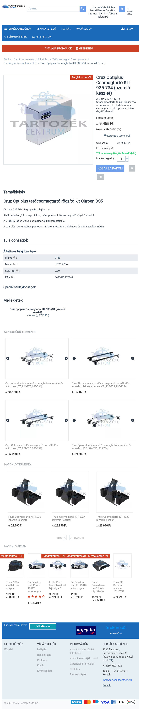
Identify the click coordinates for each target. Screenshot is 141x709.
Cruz (57, 257)
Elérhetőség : (105, 148)
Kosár (40, 665)
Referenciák (43, 36)
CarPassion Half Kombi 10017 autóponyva (34, 587)
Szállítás (75, 669)
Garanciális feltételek (82, 663)
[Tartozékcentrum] (13, 6)
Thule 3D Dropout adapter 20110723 (118, 587)
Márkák (66, 29)
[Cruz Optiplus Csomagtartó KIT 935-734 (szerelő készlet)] (48, 119)
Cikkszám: (102, 143)
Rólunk (107, 685)
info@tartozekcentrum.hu (117, 679)
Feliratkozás (42, 626)
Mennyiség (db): (105, 158)
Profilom (42, 660)
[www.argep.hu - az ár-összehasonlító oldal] (86, 630)
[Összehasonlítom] (100, 177)
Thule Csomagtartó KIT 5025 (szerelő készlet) (24, 518)
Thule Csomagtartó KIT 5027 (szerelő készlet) (68, 518)
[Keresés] (83, 9)
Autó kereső (47, 29)
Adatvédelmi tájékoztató (84, 658)
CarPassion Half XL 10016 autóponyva (78, 585)
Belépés (41, 649)
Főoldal (8, 649)
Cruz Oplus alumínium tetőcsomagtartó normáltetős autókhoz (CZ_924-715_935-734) (101, 447)
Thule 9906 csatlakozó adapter (12, 585)
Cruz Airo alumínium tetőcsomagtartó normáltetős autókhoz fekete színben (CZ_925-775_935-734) (101, 385)
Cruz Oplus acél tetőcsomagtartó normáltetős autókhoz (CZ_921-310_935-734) (31, 447)
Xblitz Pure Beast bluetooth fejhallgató (58, 585)
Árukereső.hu (116, 633)
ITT (110, 660)
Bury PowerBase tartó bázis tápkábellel (98, 587)
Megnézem (85, 48)
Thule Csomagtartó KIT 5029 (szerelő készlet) (112, 518)
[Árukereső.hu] (116, 629)
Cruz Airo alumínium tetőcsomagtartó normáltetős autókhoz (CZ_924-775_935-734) (34, 385)
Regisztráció (44, 654)
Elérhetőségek (78, 674)
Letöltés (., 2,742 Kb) (37, 315)
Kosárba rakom (110, 168)
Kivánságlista (44, 670)
